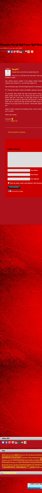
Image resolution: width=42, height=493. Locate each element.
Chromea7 (15, 457)
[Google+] (14, 52)
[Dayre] (28, 52)
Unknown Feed (11, 473)
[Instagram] (20, 52)
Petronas (25, 462)
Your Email (34, 174)
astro (16, 455)
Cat (16, 120)
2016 (4, 455)
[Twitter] (9, 52)
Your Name (34, 170)
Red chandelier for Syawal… (17, 132)
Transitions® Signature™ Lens (18, 466)
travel (37, 467)
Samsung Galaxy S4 (26, 464)
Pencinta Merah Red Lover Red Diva (21, 44)
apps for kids (10, 455)
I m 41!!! (15, 69)
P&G (19, 462)
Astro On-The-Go (24, 455)
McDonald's (6, 462)
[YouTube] (17, 52)
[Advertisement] (21, 21)
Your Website (35, 179)
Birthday (13, 120)
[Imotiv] (26, 51)
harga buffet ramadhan (32, 460)
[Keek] (23, 52)
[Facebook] (11, 52)
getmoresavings (18, 460)
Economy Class (27, 457)
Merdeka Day (14, 462)
